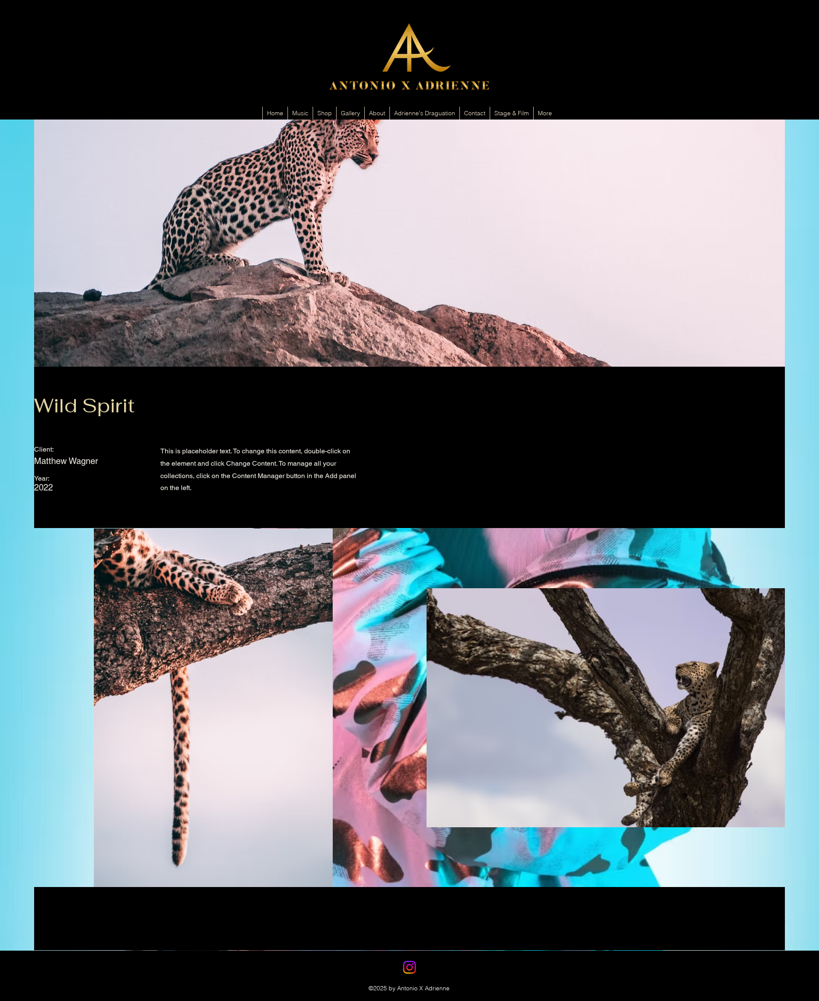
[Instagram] (409, 967)
